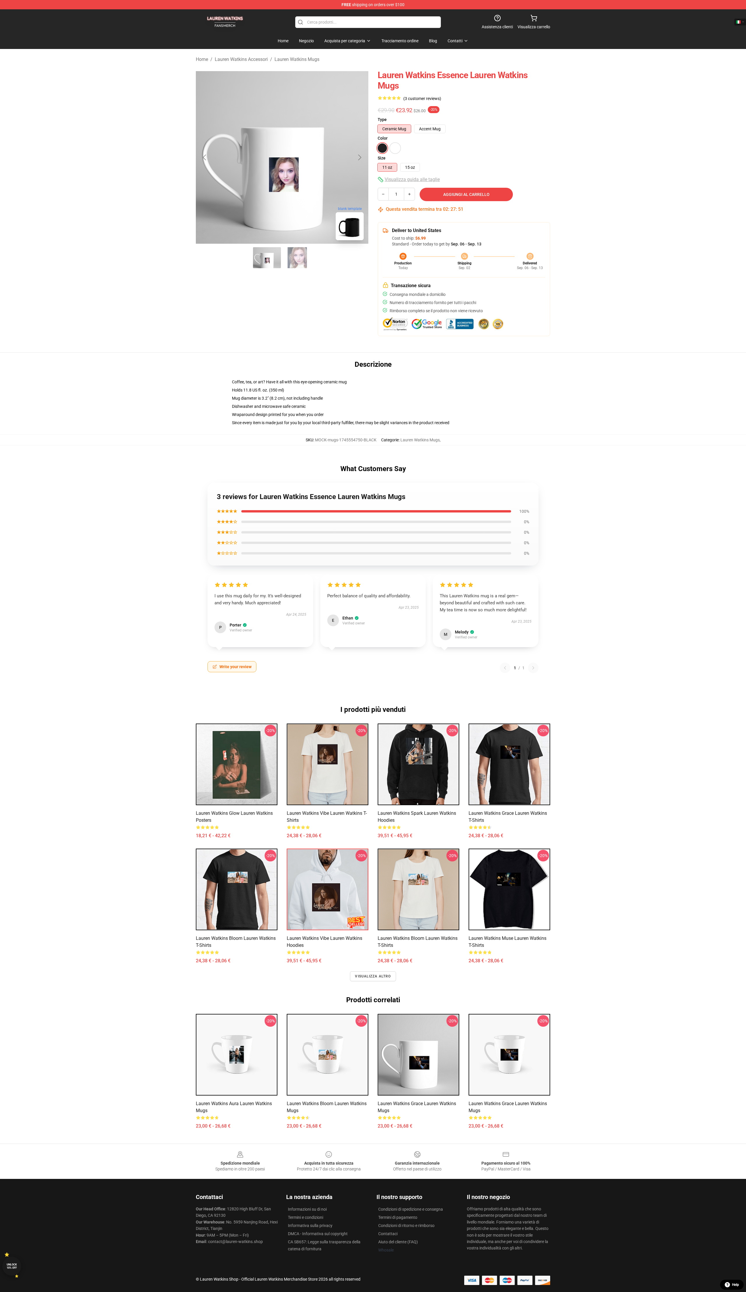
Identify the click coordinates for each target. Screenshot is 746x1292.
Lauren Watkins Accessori (241, 59)
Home (202, 59)
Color (383, 138)
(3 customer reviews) (422, 98)
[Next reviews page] (533, 668)
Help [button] (735, 1285)
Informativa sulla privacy (310, 1225)
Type (382, 119)
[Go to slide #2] (297, 257)
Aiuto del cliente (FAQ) (398, 1242)
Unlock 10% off (12, 1266)
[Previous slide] (205, 157)
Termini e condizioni (305, 1217)
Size (382, 158)
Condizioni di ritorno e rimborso (406, 1225)
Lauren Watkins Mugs (297, 59)
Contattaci (387, 1233)
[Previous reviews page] (505, 668)
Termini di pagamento (397, 1217)
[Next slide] (359, 157)
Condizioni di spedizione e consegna (410, 1209)
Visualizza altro (373, 976)
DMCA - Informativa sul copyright (318, 1233)
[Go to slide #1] (267, 257)
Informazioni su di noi (307, 1209)
